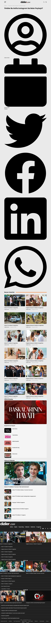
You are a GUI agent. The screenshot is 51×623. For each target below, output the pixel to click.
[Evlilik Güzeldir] (7, 443)
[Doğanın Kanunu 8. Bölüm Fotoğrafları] (36, 353)
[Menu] (5, 2)
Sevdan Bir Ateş (15, 447)
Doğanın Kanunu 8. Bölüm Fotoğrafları (34, 360)
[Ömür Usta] (7, 455)
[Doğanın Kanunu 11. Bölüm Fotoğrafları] (36, 300)
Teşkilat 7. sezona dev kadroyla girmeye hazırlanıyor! (11, 602)
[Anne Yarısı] (7, 430)
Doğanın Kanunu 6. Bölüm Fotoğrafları (34, 396)
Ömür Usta (14, 454)
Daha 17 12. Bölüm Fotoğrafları (11, 325)
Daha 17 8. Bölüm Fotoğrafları (11, 396)
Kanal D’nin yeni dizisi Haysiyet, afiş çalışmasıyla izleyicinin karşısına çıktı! (15, 605)
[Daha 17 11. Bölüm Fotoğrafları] (14, 336)
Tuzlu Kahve (15, 435)
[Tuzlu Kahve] (7, 436)
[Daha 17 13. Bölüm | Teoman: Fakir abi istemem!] (25, 473)
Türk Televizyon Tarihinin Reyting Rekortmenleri (10, 618)
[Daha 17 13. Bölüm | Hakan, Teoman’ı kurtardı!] (7, 491)
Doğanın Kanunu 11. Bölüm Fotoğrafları (34, 307)
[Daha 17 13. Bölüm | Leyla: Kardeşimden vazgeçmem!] (7, 497)
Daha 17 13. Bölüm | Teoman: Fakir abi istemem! (16, 487)
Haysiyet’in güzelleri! (5, 615)
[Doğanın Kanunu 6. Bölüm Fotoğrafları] (36, 389)
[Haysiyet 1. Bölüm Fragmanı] (7, 504)
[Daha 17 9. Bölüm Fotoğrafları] (14, 371)
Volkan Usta (6, 309)
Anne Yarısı (14, 428)
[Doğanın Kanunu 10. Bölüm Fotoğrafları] (36, 318)
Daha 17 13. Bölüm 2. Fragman (19, 515)
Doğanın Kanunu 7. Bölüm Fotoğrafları (34, 378)
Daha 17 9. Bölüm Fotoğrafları (11, 378)
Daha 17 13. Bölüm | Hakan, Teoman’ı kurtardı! (22, 490)
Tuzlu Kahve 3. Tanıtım (5, 588)
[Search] (46, 2)
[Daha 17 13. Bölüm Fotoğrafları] (14, 300)
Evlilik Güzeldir (15, 441)
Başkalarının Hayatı (9, 425)
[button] (25, 131)
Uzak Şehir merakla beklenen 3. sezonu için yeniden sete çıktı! (13, 613)
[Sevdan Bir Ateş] (7, 449)
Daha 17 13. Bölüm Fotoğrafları (11, 307)
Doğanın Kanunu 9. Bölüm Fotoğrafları (34, 343)
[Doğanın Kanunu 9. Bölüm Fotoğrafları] (36, 336)
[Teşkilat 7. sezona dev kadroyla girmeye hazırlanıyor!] (12, 595)
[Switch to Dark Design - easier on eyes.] (44, 2)
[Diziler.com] (25, 2)
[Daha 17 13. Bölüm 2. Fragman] (7, 516)
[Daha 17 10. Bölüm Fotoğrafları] (14, 353)
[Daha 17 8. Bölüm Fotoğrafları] (14, 389)
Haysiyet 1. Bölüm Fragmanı (18, 502)
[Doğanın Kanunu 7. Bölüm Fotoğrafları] (36, 371)
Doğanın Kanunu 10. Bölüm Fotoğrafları (35, 325)
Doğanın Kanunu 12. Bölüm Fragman (20, 508)
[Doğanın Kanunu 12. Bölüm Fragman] (7, 510)
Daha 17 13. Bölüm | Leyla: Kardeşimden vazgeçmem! (24, 496)
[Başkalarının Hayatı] (25, 412)
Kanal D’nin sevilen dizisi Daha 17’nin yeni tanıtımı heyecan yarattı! (14, 607)
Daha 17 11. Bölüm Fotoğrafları (11, 343)
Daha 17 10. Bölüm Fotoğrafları (11, 360)
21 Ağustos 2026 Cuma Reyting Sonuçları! (9, 610)
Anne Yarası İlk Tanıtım (5, 586)
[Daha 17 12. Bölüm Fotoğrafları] (14, 318)
